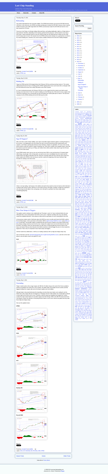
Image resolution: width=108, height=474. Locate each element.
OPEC (76, 244)
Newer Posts (20, 456)
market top (77, 226)
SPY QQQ (89, 282)
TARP (76, 294)
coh (87, 164)
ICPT (78, 215)
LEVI (78, 222)
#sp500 (76, 117)
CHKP (76, 161)
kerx (91, 219)
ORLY (82, 245)
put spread (77, 251)
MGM (84, 227)
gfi (85, 191)
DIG (78, 176)
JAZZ (88, 216)
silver (76, 263)
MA (80, 224)
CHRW (80, 161)
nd (81, 236)
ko (82, 220)
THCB (76, 298)
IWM (79, 216)
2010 (78, 61)
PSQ (88, 249)
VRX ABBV (89, 311)
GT (78, 211)
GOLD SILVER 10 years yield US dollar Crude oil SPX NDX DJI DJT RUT (83, 196)
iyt (86, 216)
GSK (76, 211)
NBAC (76, 236)
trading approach (81, 300)
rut (76, 259)
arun (76, 145)
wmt (80, 314)
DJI (83, 176)
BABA (76, 148)
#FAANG (80, 114)
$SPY (87, 121)
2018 (78, 44)
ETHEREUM (89, 184)
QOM (79, 253)
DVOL (79, 182)
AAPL (80, 124)
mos (88, 230)
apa (83, 144)
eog (79, 184)
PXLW (84, 251)
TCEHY (90, 294)
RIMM (88, 256)
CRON (84, 166)
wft (75, 314)
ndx (83, 236)
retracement (81, 256)
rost (80, 257)
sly (85, 263)
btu (86, 156)
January (80, 99)
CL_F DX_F (86, 162)
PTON (90, 249)
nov (83, 240)
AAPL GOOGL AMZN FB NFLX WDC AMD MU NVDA (83, 133)
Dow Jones (79, 179)
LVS (91, 223)
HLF (86, 212)
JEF (84, 218)
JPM (84, 219)
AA (91, 122)
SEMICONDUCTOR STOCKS (81, 262)
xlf (75, 315)
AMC (85, 138)
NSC (91, 240)
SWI (91, 291)
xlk (78, 315)
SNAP (82, 264)
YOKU (83, 318)
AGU (90, 137)
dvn (76, 182)
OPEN (79, 244)
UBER (85, 306)
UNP (76, 307)
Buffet (89, 156)
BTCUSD (83, 156)
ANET (90, 142)
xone (76, 317)
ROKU (77, 257)
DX (81, 182)
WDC (85, 313)
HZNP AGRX (86, 213)
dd (78, 174)
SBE (82, 259)
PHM (88, 247)
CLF (91, 162)
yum (87, 318)
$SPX (84, 121)
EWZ (85, 186)
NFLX (90, 237)
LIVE (84, 222)
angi (78, 144)
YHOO (76, 318)
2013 (78, 55)
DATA (89, 173)
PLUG (85, 248)
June (79, 76)
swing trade (77, 292)
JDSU (82, 218)
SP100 (76, 266)
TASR (80, 294)
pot (91, 248)
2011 (78, 59)
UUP (86, 309)
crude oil (81, 170)
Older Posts (66, 456)
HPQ (76, 213)
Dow (88, 178)
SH (88, 262)
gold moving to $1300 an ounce (54, 220)
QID (76, 253)
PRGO (85, 249)
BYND (78, 157)
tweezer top (86, 304)
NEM (78, 237)
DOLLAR (85, 178)
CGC (90, 159)
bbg (79, 149)
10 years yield (78, 122)
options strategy (85, 244)
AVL (82, 146)
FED (86, 187)
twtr (76, 306)
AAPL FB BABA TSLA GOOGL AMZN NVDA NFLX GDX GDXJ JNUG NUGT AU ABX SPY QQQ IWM (83, 130)
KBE (87, 219)
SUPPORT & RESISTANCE (84, 291)
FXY (78, 190)
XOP (79, 317)
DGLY (88, 174)
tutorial (82, 304)
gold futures (84, 208)
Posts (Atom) (46, 460)
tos (81, 299)
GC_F (88, 190)
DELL (86, 174)
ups (81, 307)
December (80, 63)
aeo (88, 137)
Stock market (84, 287)
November (80, 65)
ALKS (76, 138)
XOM (90, 315)
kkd (78, 220)
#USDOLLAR (88, 118)
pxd (81, 251)
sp (91, 264)
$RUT (79, 121)
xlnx (81, 315)
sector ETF (89, 260)
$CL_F (76, 119)
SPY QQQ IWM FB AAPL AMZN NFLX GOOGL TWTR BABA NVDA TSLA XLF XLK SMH (83, 285)
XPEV (86, 317)
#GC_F (83, 114)
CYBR (78, 173)
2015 (78, 50)
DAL (83, 173)
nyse (91, 242)
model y (86, 228)
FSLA (86, 189)
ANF (76, 144)
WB (79, 313)
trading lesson (78, 302)
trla (79, 303)
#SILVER (89, 115)
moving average (78, 231)
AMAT (79, 138)
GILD (90, 191)
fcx (81, 187)
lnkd (91, 222)
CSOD (82, 172)
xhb (86, 314)
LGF (80, 222)
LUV (88, 223)
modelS (76, 230)
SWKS (84, 292)
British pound (86, 155)
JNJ (88, 218)
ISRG (76, 216)
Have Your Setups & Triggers (25, 210)
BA (91, 146)
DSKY (82, 180)
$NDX (76, 121)
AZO (89, 146)
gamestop (81, 190)
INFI (86, 215)
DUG (87, 180)
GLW (84, 193)
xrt (88, 317)
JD (80, 218)
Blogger (62, 471)
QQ (81, 253)
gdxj (79, 191)
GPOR (82, 209)
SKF (79, 263)
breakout (81, 155)
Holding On (20, 81)
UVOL (89, 309)
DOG (82, 178)
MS (79, 232)
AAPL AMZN (89, 127)
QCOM (90, 251)
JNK (91, 218)
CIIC (83, 161)
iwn (81, 216)
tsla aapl (87, 303)
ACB (79, 136)
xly (86, 315)
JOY (82, 219)
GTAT (80, 211)
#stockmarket (82, 117)
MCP (76, 227)
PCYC (83, 247)
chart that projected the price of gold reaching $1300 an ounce (44, 234)
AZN (87, 146)
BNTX (85, 152)
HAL (84, 211)
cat (81, 159)
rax (85, 254)
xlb (89, 314)
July (79, 74)
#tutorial (82, 118)
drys (80, 180)
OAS (76, 243)
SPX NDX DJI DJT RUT (85, 269)
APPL (89, 144)
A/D (89, 122)
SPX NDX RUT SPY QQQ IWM (82, 280)
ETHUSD (77, 186)
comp (90, 164)
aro (91, 144)
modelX (79, 230)
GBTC (85, 190)
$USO (90, 121)
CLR (76, 164)
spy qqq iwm (78, 283)
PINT (91, 247)
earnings (77, 183)
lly (88, 222)
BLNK (82, 152)
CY (75, 173)
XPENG (82, 317)
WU (81, 314)
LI (82, 222)
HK (84, 212)
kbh (89, 219)
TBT (86, 294)
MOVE (90, 230)
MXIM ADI (77, 234)
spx (25, 73)
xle (91, 314)
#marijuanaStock (78, 115)
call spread (84, 157)
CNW (85, 164)
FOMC (83, 189)
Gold (24, 275)
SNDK (85, 264)
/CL (85, 111)
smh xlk (76, 264)
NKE (78, 240)
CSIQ (80, 172)
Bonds (88, 152)
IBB (91, 213)
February (80, 97)
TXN (79, 306)
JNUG (79, 219)
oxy (84, 245)
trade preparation (85, 299)
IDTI (80, 215)
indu (84, 215)
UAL (83, 306)
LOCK (76, 223)
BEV (88, 149)
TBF (83, 294)
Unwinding (19, 283)
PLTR (76, 248)
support (76, 291)
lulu (85, 223)
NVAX (83, 242)
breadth (85, 153)
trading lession (89, 300)
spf (91, 266)
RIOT (91, 256)
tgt (91, 296)
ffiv (91, 187)
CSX (85, 172)
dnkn (79, 178)
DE (83, 174)
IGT (82, 215)
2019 (78, 42)
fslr (88, 189)
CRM (76, 166)
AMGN (79, 140)
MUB (88, 232)
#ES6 (90, 113)
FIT (81, 189)
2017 (78, 46)
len (75, 222)
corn (82, 165)
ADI (76, 137)
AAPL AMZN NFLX (79, 128)
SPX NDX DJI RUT (82, 272)
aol (82, 144)
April (79, 92)
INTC (88, 215)
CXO (90, 172)
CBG (83, 159)
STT (89, 290)
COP (80, 165)
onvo (90, 243)
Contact (34, 12)
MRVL (76, 232)
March (79, 95)
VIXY (83, 310)
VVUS (76, 313)
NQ (85, 240)
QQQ (84, 253)
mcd (91, 226)
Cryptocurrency (89, 170)
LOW (80, 223)
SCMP (87, 259)
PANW (88, 245)
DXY (91, 182)
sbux (84, 259)
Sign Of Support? (22, 139)
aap (76, 124)
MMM (87, 227)
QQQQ (88, 253)
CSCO (76, 172)
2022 (78, 35)
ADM (78, 137)
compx (76, 165)
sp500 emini (84, 266)
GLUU (81, 193)
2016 (78, 48)
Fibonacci (77, 189)
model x (82, 228)
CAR (79, 159)
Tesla (87, 295)
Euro (80, 186)
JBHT (90, 216)
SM (86, 263)
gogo (76, 194)
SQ (80, 287)
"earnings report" (79, 111)
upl (78, 307)
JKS (86, 218)
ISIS (91, 215)
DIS (81, 176)
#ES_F (87, 113)
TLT (76, 299)
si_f (91, 262)
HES (80, 212)
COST (85, 165)
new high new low (84, 237)
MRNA (87, 231)
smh (91, 263)
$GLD (90, 119)
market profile (88, 224)
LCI (91, 220)
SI (89, 262)
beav (85, 149)
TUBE (79, 304)
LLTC (86, 222)
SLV (83, 263)
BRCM (80, 153)
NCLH (79, 236)
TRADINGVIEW (86, 302)
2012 (78, 57)
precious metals (80, 249)
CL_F (82, 162)
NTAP (76, 242)
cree (91, 165)
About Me (41, 12)
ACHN (85, 136)
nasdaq (81, 234)
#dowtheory (89, 111)
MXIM (90, 232)
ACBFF (81, 136)
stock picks (85, 290)
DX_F (84, 182)
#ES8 (76, 114)
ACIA (88, 136)
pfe (85, 247)
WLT (77, 314)
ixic (83, 216)
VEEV (78, 310)
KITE (76, 220)
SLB (81, 263)
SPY (85, 282)
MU (85, 232)
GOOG (90, 208)
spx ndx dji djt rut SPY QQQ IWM (85, 273)
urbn (83, 307)
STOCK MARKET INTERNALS (83, 288)
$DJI (80, 119)
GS (91, 209)
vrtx (83, 311)
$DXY (84, 119)
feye (89, 187)
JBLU (76, 218)
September (81, 69)
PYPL (87, 251)
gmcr (88, 193)
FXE (76, 190)
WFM (90, 313)
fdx (84, 187)
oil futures (84, 243)
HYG (79, 213)
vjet (85, 310)
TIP (86, 298)
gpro (85, 209)
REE (87, 254)
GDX (76, 191)
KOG (84, 220)
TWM (90, 304)
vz (78, 313)
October (80, 67)
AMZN (83, 140)
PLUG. (88, 248)
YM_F (80, 318)
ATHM (83, 145)
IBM (76, 215)
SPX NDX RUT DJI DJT (81, 277)
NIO (76, 239)
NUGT (79, 242)
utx (84, 309)
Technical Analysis (79, 295)
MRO (90, 231)
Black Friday (86, 151)
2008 (78, 104)
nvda (85, 242)
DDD (81, 174)
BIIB (76, 151)
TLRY (90, 298)
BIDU (90, 149)
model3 (90, 228)
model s (78, 228)
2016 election (85, 122)
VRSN (80, 311)
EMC (84, 183)
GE (81, 191)
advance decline (83, 137)
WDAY (81, 313)
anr (80, 144)
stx (91, 290)
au (87, 145)
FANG (76, 187)
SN (79, 264)
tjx (87, 298)
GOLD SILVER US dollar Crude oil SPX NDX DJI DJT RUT (83, 207)
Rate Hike (77, 254)
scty (80, 260)
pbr (91, 245)
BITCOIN (80, 151)
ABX (76, 136)
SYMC (88, 292)
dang (86, 173)
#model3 (85, 115)
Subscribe (26, 12)
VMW (87, 310)
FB (79, 187)
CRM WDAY (80, 166)
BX (91, 156)
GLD (21, 275)
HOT (89, 212)
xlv (84, 315)
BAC (76, 149)
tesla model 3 (82, 296)
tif (84, 298)
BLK (80, 152)
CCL (86, 159)
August (80, 72)
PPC (76, 249)
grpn (88, 209)
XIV (87, 314)
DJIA (21, 450)
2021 (78, 38)
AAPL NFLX (80, 134)
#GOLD (87, 114)
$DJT (82, 119)
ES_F (84, 184)
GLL (79, 193)
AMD (88, 138)
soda (89, 264)
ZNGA (76, 319)
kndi (80, 220)
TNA (78, 299)
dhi (91, 174)
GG (88, 191)
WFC (87, 313)
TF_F (89, 296)
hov (91, 212)
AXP (85, 146)
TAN (91, 292)
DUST (90, 180)
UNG (88, 306)
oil (80, 243)
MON (83, 230)
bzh (80, 157)
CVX (88, 172)
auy (80, 146)
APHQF (86, 144)
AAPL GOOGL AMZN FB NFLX (82, 132)
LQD (82, 223)
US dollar (87, 307)
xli (77, 315)
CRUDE (76, 170)
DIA (76, 176)
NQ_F (87, 240)
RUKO (82, 257)
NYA (88, 242)
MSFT (82, 232)
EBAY (80, 183)
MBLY (88, 226)
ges (84, 191)
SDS (83, 260)
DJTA (76, 178)
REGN (90, 254)
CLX (79, 164)
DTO (85, 180)
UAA (81, 306)
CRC (88, 165)
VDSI (76, 310)
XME (88, 315)
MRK (84, 231)
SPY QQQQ (87, 286)
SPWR (76, 268)
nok (80, 240)
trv (80, 303)
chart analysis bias (79, 160)
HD (86, 211)
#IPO (91, 114)
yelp (91, 317)
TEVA (87, 296)
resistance (77, 256)
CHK (91, 160)
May (79, 78)
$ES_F (87, 119)
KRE (89, 220)
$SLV (82, 121)
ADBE (90, 136)
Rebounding (20, 21)
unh (91, 306)
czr (81, 173)
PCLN (76, 247)
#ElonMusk (83, 113)
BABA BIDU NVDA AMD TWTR (85, 148)
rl (75, 257)
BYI (75, 157)
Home (18, 12)
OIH (78, 243)
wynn (83, 314)
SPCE (89, 266)
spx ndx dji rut (79, 275)
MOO (85, 230)
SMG (88, 263)
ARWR (79, 145)
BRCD (76, 153)
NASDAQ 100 (29, 450)
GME (91, 193)
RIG (85, 256)
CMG (81, 164)
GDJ (91, 190)
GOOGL (77, 209)
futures (90, 189)
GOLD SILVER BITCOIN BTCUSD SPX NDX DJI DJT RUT (83, 203)
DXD (87, 182)
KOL (86, 220)
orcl (79, 245)
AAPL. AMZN (86, 134)
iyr (84, 216)
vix (81, 310)
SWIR (81, 292)
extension (89, 186)
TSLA (83, 303)
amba (82, 138)
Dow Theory (86, 179)
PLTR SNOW (80, 248)
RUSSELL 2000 (36, 450)
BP (91, 152)
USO (81, 309)
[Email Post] (35, 71)
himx (82, 212)
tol (79, 299)
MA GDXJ (83, 224)
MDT (79, 227)
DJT (24, 450)
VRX (85, 311)
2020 (78, 40)
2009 (78, 102)
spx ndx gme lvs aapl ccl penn (85, 276)
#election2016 (78, 113)
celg (88, 159)
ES (81, 184)
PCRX (80, 247)
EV (82, 186)
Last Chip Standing (24, 5)
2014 (78, 53)
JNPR (76, 219)
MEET (81, 227)
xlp (82, 315)
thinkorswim (81, 298)
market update (83, 226)
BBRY (82, 149)
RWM (79, 259)
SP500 (21, 73)
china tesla (86, 160)
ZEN (91, 318)
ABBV (90, 134)
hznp (82, 213)
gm (86, 193)
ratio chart (82, 254)
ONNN (87, 243)
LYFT (76, 224)
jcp (78, 218)
